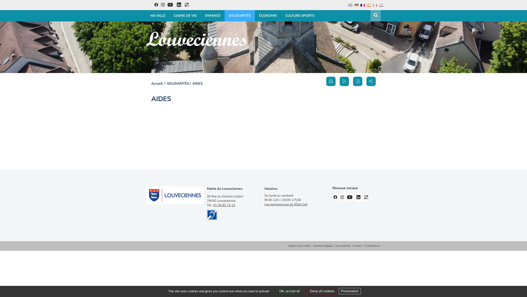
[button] (357, 81)
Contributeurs (372, 246)
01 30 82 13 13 (224, 205)
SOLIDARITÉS (178, 83)
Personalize (350, 291)
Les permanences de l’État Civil (286, 204)
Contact (357, 246)
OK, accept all (289, 291)
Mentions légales (323, 246)
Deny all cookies (321, 291)
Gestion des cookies (300, 246)
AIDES (197, 83)
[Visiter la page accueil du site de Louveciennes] (196, 39)
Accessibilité (343, 246)
